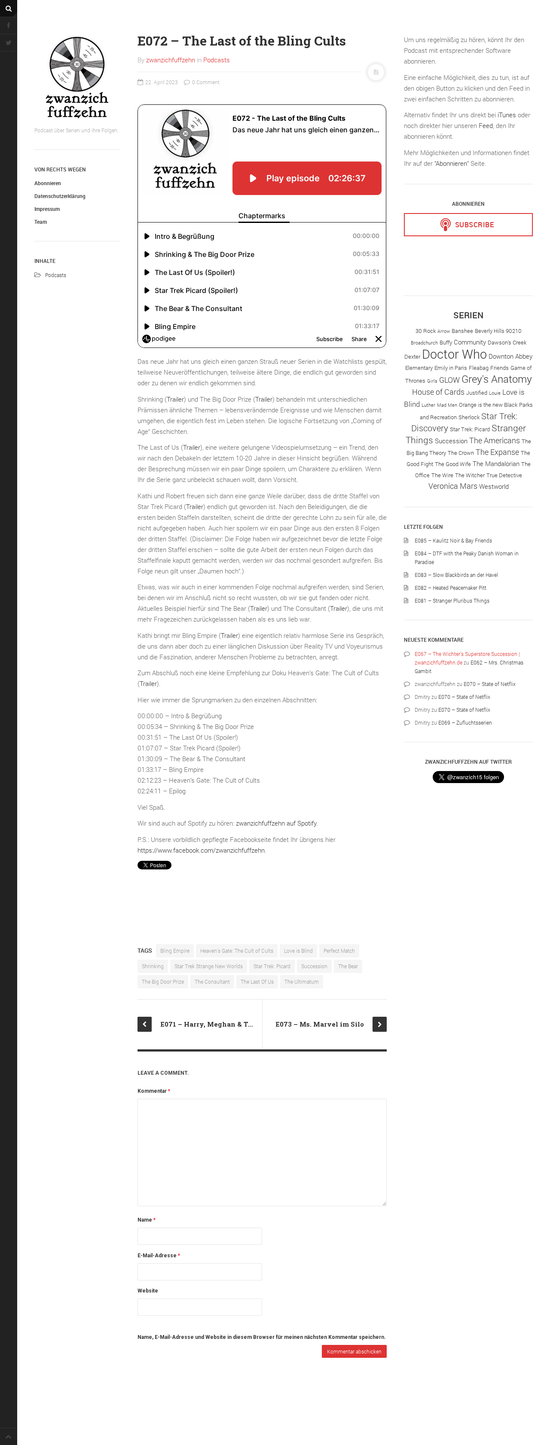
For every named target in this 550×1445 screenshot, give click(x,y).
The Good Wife (453, 464)
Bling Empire (174, 950)
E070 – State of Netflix (490, 683)
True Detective (504, 475)
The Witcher (470, 475)
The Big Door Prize (163, 981)
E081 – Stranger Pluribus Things (452, 600)
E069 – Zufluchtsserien (465, 722)
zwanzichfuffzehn (170, 59)
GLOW (449, 380)
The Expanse (497, 452)
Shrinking (153, 966)
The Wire (442, 475)
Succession (314, 966)
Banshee (462, 331)
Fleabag (479, 368)
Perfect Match (339, 950)
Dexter (412, 356)
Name (147, 1220)
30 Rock (426, 331)
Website (148, 1291)
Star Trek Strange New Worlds (208, 966)
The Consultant (212, 981)
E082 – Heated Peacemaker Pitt (450, 587)
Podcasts (55, 274)
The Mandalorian (496, 463)
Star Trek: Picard (272, 966)
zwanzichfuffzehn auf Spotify (276, 823)
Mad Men (447, 405)
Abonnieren (47, 183)
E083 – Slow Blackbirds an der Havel (456, 574)
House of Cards (438, 392)
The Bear (348, 966)
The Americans (494, 440)
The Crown (461, 453)
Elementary (419, 368)
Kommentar (154, 1091)
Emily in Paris (450, 368)
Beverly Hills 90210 (498, 331)
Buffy (446, 342)
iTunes (507, 114)
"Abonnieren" (451, 163)
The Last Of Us (257, 981)
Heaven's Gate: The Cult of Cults (236, 950)
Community (470, 342)
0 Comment (205, 82)
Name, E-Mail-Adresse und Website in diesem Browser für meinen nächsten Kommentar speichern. (262, 1337)
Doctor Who (454, 353)
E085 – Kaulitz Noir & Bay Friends (453, 540)
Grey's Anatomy (496, 378)
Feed (486, 125)
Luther (428, 405)
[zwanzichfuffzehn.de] (77, 77)
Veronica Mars (452, 486)
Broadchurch (424, 343)
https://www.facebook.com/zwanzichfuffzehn (201, 850)
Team (40, 221)
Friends (499, 368)
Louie (495, 393)
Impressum (47, 208)
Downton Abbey (510, 356)
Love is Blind (298, 950)
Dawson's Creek (507, 342)
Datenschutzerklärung (60, 195)
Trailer (175, 399)
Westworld (494, 486)
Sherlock (469, 417)
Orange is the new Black (488, 405)
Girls (432, 381)
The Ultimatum (301, 981)
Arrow (443, 331)
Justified (476, 392)
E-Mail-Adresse (159, 1256)
